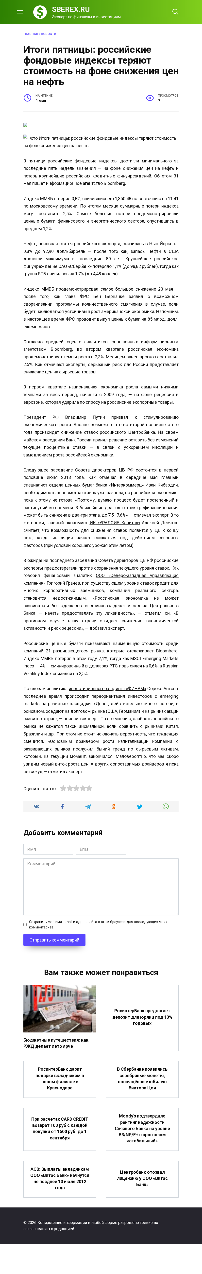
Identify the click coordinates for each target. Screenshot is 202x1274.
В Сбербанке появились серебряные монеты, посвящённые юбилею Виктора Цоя (142, 1078)
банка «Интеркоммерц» (120, 485)
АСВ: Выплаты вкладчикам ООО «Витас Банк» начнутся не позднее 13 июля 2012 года (59, 1178)
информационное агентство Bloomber (84, 183)
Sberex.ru (71, 9)
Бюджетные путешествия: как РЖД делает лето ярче (55, 1043)
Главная (30, 34)
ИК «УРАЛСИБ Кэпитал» (115, 522)
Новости (48, 34)
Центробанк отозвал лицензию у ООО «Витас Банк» (142, 1178)
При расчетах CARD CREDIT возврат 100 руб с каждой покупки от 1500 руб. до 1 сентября (59, 1128)
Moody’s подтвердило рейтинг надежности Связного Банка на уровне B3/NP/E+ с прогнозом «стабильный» (142, 1128)
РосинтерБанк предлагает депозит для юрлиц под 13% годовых (142, 1017)
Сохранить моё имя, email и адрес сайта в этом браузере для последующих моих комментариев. (98, 924)
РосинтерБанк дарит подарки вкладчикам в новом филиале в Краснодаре (59, 1078)
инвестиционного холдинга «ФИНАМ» (107, 688)
